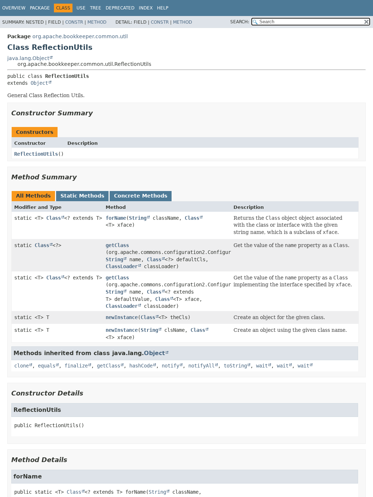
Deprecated (120, 8)
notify (170, 366)
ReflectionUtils (36, 154)
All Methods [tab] (33, 196)
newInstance (122, 317)
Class (53, 218)
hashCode (141, 366)
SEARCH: (239, 21)
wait (262, 366)
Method (96, 22)
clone (21, 366)
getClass (117, 245)
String (137, 218)
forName (116, 218)
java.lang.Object (28, 58)
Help (162, 8)
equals (46, 366)
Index (146, 8)
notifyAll (201, 366)
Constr (74, 22)
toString (235, 366)
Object (39, 83)
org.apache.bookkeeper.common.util (80, 36)
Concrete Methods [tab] (140, 196)
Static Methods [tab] (82, 196)
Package (40, 8)
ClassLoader (122, 266)
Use (81, 8)
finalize (76, 366)
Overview (13, 8)
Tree (95, 8)
